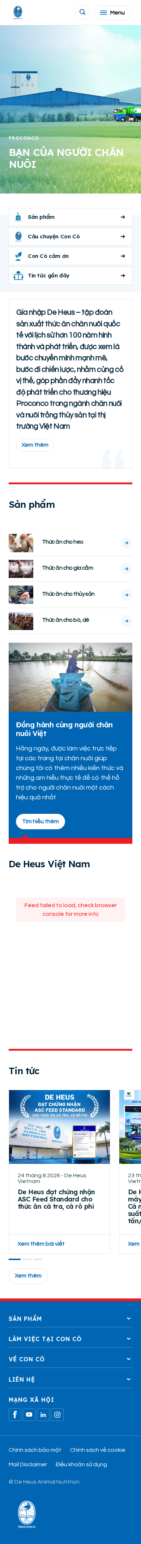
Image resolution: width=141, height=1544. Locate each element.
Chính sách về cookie (97, 1450)
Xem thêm (35, 445)
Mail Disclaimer (28, 1464)
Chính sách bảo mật (35, 1450)
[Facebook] (15, 1414)
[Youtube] (29, 1414)
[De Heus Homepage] (18, 12)
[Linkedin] (43, 1414)
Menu (117, 13)
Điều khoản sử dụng (81, 1464)
